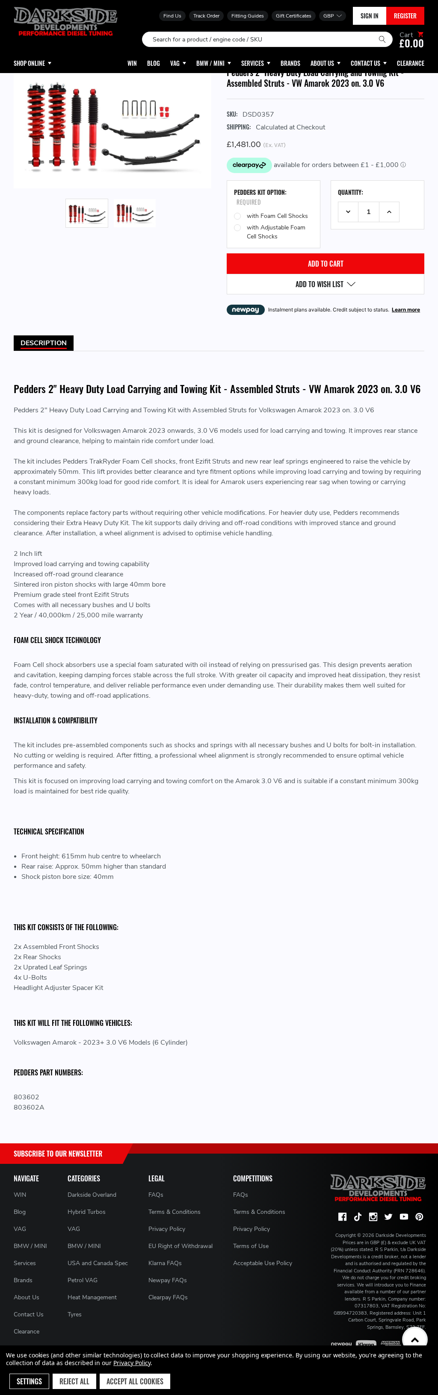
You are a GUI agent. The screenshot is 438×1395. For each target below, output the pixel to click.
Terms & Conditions (174, 1212)
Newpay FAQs (167, 1280)
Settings (29, 1381)
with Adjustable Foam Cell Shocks (276, 232)
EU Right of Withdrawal (180, 1246)
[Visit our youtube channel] (404, 1217)
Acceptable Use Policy (262, 1263)
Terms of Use (251, 1246)
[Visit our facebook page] (342, 1217)
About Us (26, 1297)
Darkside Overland (92, 1195)
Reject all (74, 1381)
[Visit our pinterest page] (419, 1217)
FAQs (155, 1195)
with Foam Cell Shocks (277, 216)
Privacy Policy (166, 1229)
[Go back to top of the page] (415, 1339)
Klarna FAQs (165, 1263)
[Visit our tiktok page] (357, 1217)
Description (44, 343)
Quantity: (350, 192)
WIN (20, 1195)
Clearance (26, 1331)
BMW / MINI (30, 1246)
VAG (20, 1229)
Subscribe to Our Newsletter (58, 1153)
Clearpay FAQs (168, 1297)
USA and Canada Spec (98, 1263)
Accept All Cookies (135, 1381)
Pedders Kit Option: (260, 197)
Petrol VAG (83, 1280)
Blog (20, 1212)
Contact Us (29, 1314)
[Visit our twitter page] (388, 1217)
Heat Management (92, 1297)
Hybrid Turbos (87, 1212)
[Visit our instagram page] (373, 1217)
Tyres (75, 1314)
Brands (23, 1280)
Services (25, 1263)
